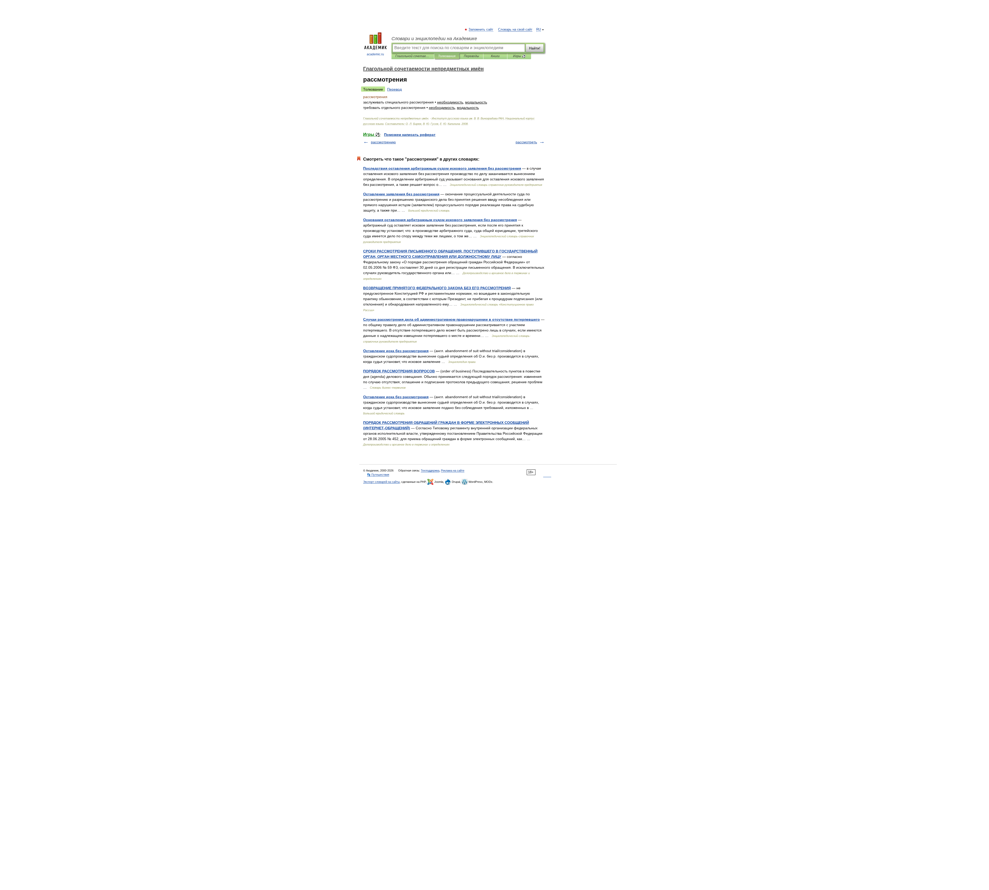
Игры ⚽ (519, 56)
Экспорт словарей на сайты (381, 481)
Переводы (471, 56)
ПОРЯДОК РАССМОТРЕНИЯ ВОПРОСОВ (399, 371)
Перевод (394, 89)
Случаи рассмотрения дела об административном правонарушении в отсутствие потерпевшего (451, 319)
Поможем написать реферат (410, 135)
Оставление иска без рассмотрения (396, 351)
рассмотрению (383, 142)
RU (538, 29)
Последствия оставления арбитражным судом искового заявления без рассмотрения (442, 168)
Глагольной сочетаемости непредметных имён (412, 56)
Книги (495, 56)
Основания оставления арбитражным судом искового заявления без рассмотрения (440, 220)
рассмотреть (526, 142)
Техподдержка (430, 470)
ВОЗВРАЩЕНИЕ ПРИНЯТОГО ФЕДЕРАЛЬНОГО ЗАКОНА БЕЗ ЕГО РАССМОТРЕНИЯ (437, 288)
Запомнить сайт (481, 29)
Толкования (446, 56)
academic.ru (375, 54)
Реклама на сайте (452, 470)
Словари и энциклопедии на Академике (434, 38)
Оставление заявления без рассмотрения (401, 194)
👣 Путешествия (378, 474)
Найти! (534, 48)
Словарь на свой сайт (515, 29)
